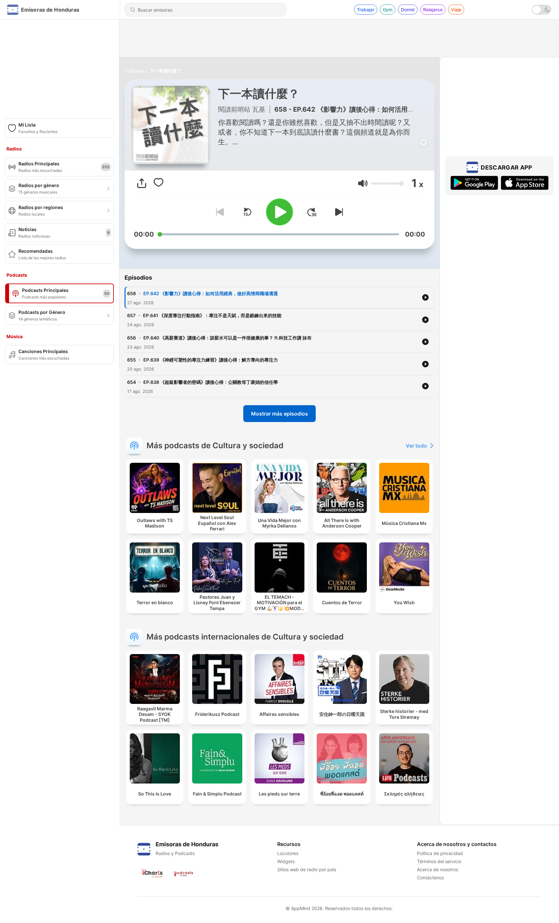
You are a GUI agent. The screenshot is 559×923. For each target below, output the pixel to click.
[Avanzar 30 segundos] (312, 212)
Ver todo (416, 445)
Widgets (286, 861)
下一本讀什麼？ (165, 70)
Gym (387, 9)
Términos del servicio (439, 861)
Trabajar (365, 9)
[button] (362, 183)
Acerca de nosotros (437, 869)
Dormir (408, 9)
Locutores (287, 853)
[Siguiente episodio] (338, 212)
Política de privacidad (440, 853)
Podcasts (134, 70)
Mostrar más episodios (279, 413)
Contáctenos (430, 877)
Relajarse (433, 9)
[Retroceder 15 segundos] (247, 212)
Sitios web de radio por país (306, 869)
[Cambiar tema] (541, 10)
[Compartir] (142, 183)
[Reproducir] (279, 212)
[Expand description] (423, 142)
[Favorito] (158, 183)
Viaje (456, 9)
